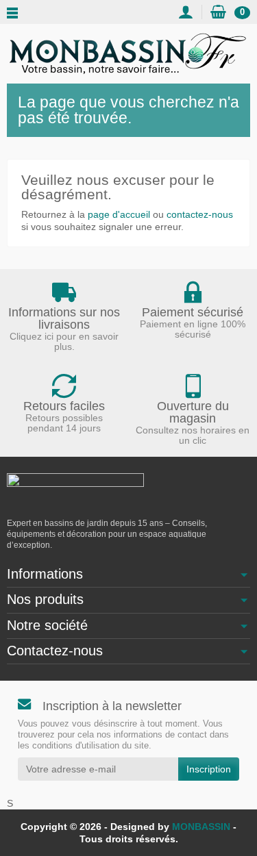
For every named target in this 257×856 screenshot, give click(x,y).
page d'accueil (119, 214)
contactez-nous (200, 214)
